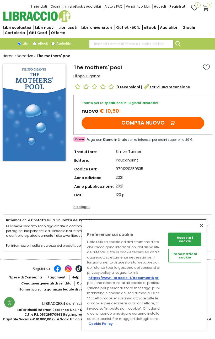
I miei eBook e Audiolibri (82, 6)
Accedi (160, 6)
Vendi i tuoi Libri (138, 6)
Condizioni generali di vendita (46, 283)
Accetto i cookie (185, 239)
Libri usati (67, 27)
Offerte (58, 32)
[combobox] (131, 44)
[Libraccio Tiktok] (79, 271)
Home (8, 55)
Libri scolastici (17, 27)
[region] (144, 275)
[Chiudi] (201, 225)
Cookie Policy (100, 323)
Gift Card (38, 32)
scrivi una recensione (169, 87)
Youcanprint (127, 160)
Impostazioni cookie (185, 255)
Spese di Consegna (25, 277)
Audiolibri (169, 27)
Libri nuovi (45, 27)
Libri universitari (96, 27)
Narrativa (25, 55)
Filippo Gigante (86, 76)
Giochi (188, 27)
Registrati (177, 6)
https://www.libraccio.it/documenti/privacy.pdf (132, 277)
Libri (25, 43)
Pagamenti (56, 277)
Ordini (55, 6)
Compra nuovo (143, 122)
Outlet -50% (128, 27)
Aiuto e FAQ (113, 6)
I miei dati (39, 6)
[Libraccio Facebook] (57, 271)
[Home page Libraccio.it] (37, 21)
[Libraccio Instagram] (68, 271)
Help (75, 277)
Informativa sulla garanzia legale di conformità (57, 289)
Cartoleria (15, 32)
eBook (150, 27)
